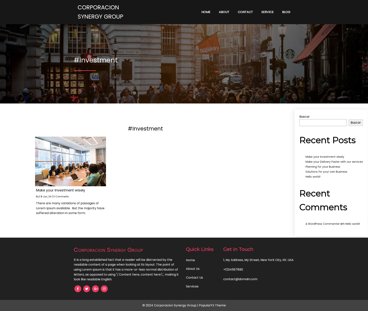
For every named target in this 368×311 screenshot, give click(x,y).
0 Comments (61, 196)
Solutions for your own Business (326, 172)
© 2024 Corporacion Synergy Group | (170, 305)
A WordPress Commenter (323, 224)
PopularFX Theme (212, 305)
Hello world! (313, 177)
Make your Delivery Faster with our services (334, 162)
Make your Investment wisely (325, 157)
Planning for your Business (323, 167)
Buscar (304, 116)
